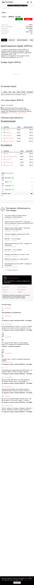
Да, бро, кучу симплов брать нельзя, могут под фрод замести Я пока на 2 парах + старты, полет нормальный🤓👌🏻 (16, 399)
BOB (7, 153)
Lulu (6, 368)
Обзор (4, 40)
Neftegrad (7, 235)
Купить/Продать (22, 40)
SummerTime (9, 405)
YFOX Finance (10, 138)
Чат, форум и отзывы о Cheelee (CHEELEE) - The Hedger (17, 330)
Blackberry (8, 387)
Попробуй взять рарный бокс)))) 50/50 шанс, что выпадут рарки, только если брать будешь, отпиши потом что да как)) (17, 370)
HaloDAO (8, 135)
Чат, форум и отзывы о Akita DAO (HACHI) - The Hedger (17, 320)
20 (2, 310)
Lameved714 (8, 377)
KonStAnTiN (8, 324)
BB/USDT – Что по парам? (13, 239)
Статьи (4, 292)
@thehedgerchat (13, 278)
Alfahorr (7, 396)
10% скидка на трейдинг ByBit (17, 5)
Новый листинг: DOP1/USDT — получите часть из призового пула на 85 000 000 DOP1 (19, 222)
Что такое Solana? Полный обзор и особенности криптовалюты (16, 216)
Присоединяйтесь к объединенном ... (12, 312)
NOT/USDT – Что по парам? (13, 249)
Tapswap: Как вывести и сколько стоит (17, 254)
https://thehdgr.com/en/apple (16, 112)
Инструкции (21, 289)
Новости (11, 40)
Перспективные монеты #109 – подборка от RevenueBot (18, 264)
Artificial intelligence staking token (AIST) (17, 234)
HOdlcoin (8, 132)
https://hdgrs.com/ (7, 362)
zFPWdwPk (8, 308)
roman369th (8, 218)
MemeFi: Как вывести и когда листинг (16, 259)
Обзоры (20, 292)
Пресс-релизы (22, 287)
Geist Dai (8, 159)
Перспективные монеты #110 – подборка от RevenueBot (18, 244)
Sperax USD (9, 165)
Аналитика (5, 287)
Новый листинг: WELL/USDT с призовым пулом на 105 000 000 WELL (17, 228)
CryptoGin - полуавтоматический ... (11, 346)
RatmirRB (7, 240)
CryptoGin (8, 337)
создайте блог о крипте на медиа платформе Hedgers (16, 359)
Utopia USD (9, 162)
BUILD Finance (10, 141)
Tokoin (8, 129)
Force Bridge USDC (11, 156)
